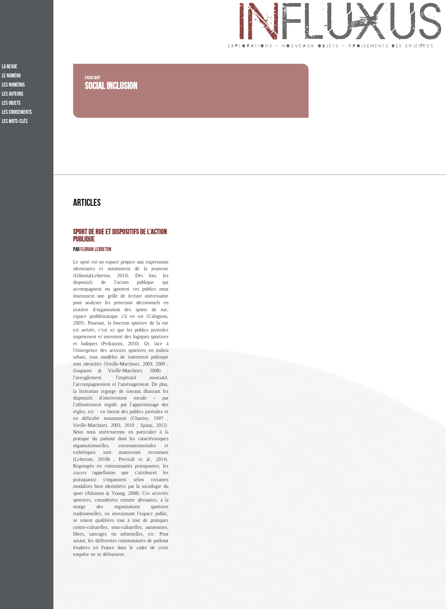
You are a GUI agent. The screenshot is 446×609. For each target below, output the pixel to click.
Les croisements (17, 112)
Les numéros (13, 85)
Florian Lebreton (95, 250)
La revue (9, 67)
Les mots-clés (15, 121)
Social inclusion (111, 87)
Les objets (11, 103)
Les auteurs (12, 94)
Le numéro (11, 76)
